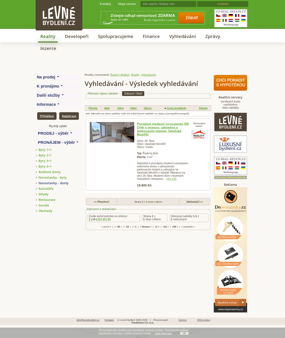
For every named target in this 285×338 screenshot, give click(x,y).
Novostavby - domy (54, 183)
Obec (133, 108)
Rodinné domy (50, 172)
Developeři (77, 36)
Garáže (44, 205)
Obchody (45, 211)
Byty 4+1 (45, 166)
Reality (47, 36)
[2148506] (112, 132)
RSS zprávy (203, 320)
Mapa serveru (127, 4)
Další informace (163, 333)
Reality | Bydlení (120, 74)
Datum (203, 108)
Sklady (44, 194)
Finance (151, 36)
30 (104, 219)
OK (184, 333)
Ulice (120, 108)
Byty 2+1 (45, 155)
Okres (148, 108)
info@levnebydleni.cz (88, 320)
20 (99, 219)
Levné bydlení (59, 8)
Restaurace (47, 200)
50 (109, 219)
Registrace (69, 116)
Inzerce (48, 48)
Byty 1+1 (45, 150)
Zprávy (212, 36)
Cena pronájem (176, 108)
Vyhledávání (182, 36)
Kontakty (105, 4)
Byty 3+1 (45, 161)
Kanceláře (46, 188)
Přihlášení (47, 116)
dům (107, 108)
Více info (171, 178)
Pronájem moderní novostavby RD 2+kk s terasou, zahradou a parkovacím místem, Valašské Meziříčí (163, 129)
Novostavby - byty (53, 177)
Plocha (93, 108)
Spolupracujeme (115, 36)
